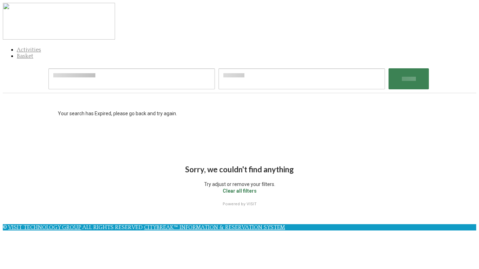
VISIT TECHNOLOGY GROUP (44, 227)
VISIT (252, 203)
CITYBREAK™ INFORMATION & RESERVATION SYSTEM (214, 227)
